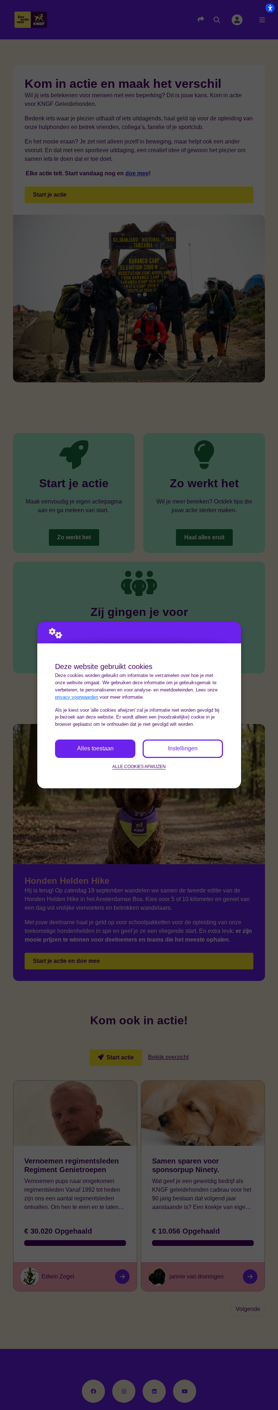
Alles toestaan (95, 748)
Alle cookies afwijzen (139, 766)
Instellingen (183, 748)
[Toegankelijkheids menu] (270, 8)
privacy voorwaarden (76, 697)
